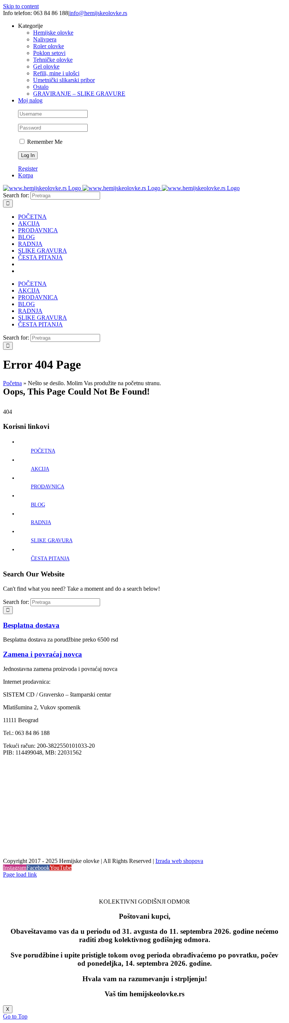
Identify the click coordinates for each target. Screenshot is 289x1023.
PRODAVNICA (47, 486)
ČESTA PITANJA (50, 558)
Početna (12, 383)
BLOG (38, 505)
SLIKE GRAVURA (52, 540)
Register (28, 168)
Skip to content (21, 6)
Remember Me (44, 142)
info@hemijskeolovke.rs (98, 13)
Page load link (20, 874)
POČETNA (43, 451)
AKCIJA (40, 469)
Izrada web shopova (179, 861)
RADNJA (41, 522)
